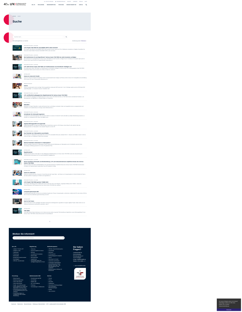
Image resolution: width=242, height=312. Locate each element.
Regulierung (33, 246)
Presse (81, 1)
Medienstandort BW (35, 276)
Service (49, 276)
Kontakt (69, 1)
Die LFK (14, 246)
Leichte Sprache (49, 1)
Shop (86, 1)
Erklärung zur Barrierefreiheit (39, 304)
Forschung (15, 276)
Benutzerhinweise (27, 304)
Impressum (13, 304)
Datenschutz (20, 304)
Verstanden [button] (228, 309)
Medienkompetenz (52, 246)
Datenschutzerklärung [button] (224, 306)
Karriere (75, 1)
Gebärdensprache (60, 1)
